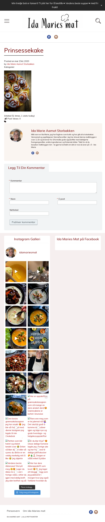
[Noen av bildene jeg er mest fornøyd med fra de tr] (15, 405)
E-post (61, 199)
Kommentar (16, 180)
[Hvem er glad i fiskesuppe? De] (15, 316)
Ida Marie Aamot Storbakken (20, 64)
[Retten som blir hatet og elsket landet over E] (15, 449)
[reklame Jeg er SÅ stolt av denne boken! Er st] (38, 338)
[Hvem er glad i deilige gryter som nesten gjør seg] (15, 293)
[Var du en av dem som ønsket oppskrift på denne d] (38, 293)
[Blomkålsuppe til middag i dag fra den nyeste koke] (15, 271)
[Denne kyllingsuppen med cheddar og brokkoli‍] (15, 338)
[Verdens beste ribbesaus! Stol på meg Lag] (15, 472)
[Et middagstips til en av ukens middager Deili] (15, 383)
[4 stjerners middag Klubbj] (38, 271)
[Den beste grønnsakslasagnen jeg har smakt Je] (15, 427)
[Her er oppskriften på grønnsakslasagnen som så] (38, 405)
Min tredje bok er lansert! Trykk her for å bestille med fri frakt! (55, 5)
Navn (12, 199)
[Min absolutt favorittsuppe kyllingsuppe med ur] (38, 383)
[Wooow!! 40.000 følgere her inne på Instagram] (38, 360)
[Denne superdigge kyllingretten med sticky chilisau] (15, 360)
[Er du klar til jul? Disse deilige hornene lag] (38, 449)
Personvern (13, 510)
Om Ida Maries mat (34, 510)
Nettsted (14, 210)
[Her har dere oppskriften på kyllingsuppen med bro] (38, 316)
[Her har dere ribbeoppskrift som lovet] (38, 472)
